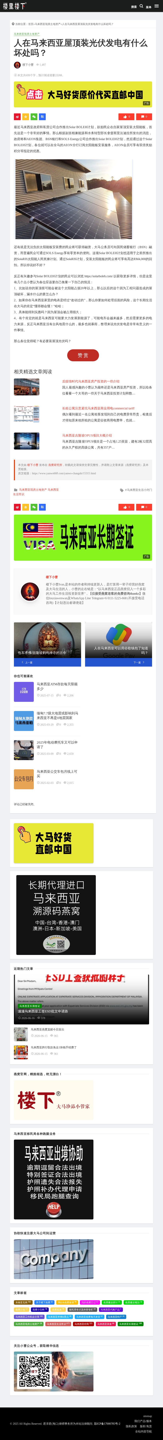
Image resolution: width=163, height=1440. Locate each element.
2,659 (70, 753)
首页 (30, 24)
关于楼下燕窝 (44, 1302)
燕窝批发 (58, 1309)
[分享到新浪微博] (17, 116)
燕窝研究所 (55, 464)
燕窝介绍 (22, 1309)
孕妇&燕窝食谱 (67, 1302)
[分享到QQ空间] (25, 116)
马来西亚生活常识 (58, 1324)
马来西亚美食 (105, 1324)
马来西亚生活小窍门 (139, 489)
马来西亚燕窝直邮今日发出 (47, 1029)
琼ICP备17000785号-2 (107, 1423)
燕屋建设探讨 (111, 1302)
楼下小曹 (28, 64)
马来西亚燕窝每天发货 (89, 1316)
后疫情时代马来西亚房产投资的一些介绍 (90, 381)
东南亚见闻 (23, 1302)
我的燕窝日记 (90, 1302)
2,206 (70, 695)
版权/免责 (146, 1426)
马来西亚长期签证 (130, 1324)
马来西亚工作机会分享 (29, 1316)
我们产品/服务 (143, 1421)
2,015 (70, 782)
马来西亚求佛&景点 (59, 1316)
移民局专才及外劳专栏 (82, 1309)
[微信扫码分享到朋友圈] (34, 116)
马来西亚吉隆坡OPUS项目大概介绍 (87, 435)
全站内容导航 (143, 1431)
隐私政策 (131, 1426)
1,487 (43, 64)
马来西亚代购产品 (111, 1309)
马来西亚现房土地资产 (48, 24)
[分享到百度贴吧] (42, 116)
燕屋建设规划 (133, 1302)
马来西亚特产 (116, 1316)
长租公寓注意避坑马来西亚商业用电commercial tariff (98, 408)
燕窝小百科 (40, 1309)
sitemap (147, 1416)
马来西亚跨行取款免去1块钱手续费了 (54, 1047)
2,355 (70, 724)
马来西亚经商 (83, 1324)
